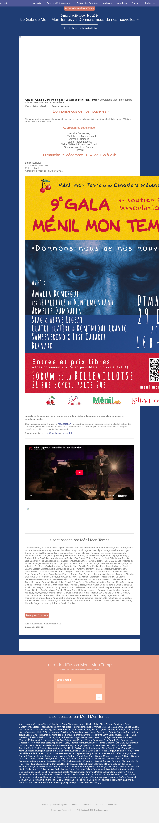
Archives (107, 3)
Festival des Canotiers (87, 3)
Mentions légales (59, 804)
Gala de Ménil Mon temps (59, 3)
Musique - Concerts (37, 615)
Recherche (149, 3)
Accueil (3, 3)
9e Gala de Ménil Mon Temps (79, 8)
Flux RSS (99, 804)
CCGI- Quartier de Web (98, 810)
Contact (135, 3)
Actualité (37, 3)
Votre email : (64, 679)
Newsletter (122, 3)
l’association (64, 424)
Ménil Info (68, 433)
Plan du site (112, 804)
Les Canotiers (52, 433)
